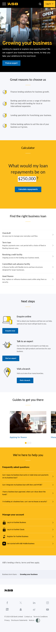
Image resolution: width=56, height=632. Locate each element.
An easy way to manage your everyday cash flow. (20, 234)
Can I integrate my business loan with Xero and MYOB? (22, 485)
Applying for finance (18, 437)
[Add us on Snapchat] (20, 609)
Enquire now (10, 331)
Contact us (28, 616)
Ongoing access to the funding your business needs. (20, 256)
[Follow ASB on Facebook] (7, 602)
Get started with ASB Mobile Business (20, 544)
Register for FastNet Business (17, 537)
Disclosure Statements (19, 620)
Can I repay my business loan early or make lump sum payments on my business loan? (25, 476)
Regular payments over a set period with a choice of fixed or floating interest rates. (24, 245)
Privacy (7, 620)
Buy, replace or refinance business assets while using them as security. (24, 279)
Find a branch (25, 380)
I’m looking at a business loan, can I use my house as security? (24, 502)
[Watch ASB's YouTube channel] (47, 609)
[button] (4, 3)
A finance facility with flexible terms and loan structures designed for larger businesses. (22, 267)
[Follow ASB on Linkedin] (34, 602)
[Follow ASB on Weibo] (34, 609)
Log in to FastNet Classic (15, 530)
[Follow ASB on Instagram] (47, 602)
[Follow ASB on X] (20, 602)
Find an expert (11, 63)
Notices (31, 620)
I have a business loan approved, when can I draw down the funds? (24, 493)
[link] (26, 443)
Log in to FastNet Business (16, 523)
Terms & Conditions (40, 616)
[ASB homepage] (12, 4)
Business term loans (9, 574)
